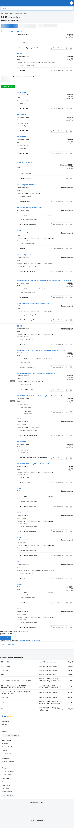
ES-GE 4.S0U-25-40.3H (24, 162)
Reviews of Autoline (8, 771)
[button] (71, 3)
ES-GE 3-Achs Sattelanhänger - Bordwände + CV (33, 303)
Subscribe (6, 637)
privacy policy (24, 640)
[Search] (71, 8)
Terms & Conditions (8, 761)
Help (3, 728)
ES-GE (19, 31)
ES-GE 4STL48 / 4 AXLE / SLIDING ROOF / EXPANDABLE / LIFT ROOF (41, 350)
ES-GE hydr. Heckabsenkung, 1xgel (29, 207)
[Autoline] (2, 13)
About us (4, 724)
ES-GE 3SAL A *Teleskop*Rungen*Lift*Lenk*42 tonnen (35, 464)
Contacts (4, 731)
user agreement (35, 640)
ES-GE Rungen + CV (24, 255)
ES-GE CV (20, 609)
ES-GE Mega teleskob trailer (26, 185)
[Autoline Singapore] (11, 3)
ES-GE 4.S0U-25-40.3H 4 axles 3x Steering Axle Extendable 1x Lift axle (41, 396)
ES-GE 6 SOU (21, 92)
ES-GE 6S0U (21, 441)
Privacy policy (6, 765)
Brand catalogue (7, 774)
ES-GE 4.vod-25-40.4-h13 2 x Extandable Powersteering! (36, 373)
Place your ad (8, 86)
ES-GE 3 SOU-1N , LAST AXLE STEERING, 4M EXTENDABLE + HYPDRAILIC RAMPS (15, 686)
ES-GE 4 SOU (21, 137)
